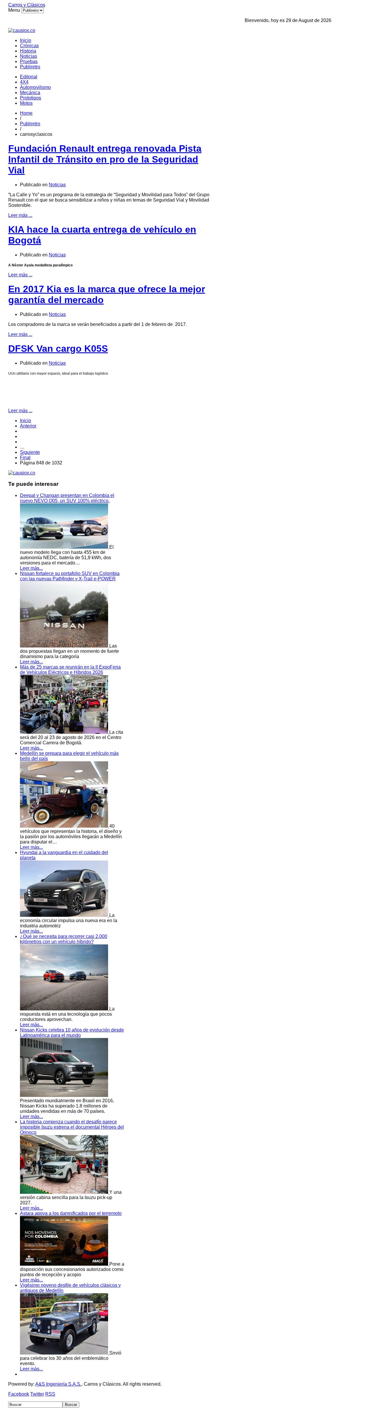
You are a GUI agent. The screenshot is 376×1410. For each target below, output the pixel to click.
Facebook (18, 1394)
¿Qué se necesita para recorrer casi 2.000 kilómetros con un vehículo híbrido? (63, 939)
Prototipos (30, 97)
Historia (28, 50)
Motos (26, 103)
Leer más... (31, 568)
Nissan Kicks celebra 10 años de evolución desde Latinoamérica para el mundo (72, 1032)
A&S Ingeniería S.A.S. (58, 1384)
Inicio (25, 40)
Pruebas (29, 61)
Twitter (37, 1394)
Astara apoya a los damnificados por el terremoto (71, 1213)
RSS (50, 1394)
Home (26, 113)
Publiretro (30, 66)
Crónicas (29, 45)
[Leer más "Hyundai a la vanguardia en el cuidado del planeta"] (64, 915)
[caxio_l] (21, 472)
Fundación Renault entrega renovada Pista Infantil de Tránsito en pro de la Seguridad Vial (105, 159)
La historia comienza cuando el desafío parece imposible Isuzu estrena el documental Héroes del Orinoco (72, 1127)
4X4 (24, 82)
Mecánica (30, 92)
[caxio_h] (21, 30)
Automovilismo (35, 87)
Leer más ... (20, 215)
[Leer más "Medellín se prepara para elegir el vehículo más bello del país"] (64, 826)
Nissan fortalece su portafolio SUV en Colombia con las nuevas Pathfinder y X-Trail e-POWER (70, 576)
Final (25, 457)
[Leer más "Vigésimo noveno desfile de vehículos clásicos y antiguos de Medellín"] (64, 1352)
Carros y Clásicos (26, 4)
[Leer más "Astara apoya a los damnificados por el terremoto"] (64, 1264)
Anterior (28, 425)
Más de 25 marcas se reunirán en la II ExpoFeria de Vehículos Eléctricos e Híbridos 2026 (70, 670)
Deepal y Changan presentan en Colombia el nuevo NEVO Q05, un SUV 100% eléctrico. (67, 498)
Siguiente (30, 452)
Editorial (28, 76)
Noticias (28, 56)
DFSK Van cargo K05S (58, 348)
